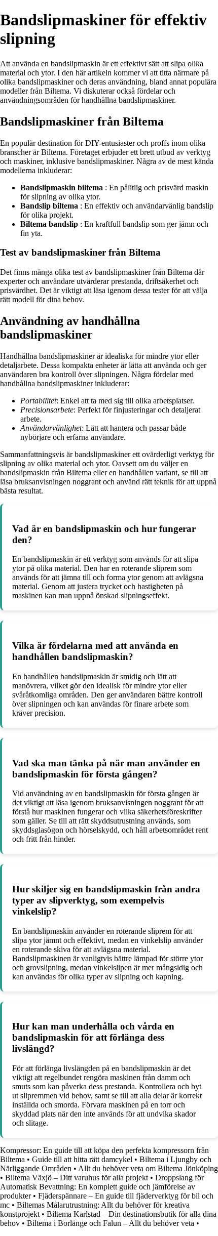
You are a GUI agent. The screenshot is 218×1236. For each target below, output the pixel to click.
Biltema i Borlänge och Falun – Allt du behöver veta (110, 1223)
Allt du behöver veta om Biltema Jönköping (148, 1168)
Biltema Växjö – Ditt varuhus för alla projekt (76, 1177)
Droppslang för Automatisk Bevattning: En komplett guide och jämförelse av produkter (102, 1186)
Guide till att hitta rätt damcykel (82, 1159)
